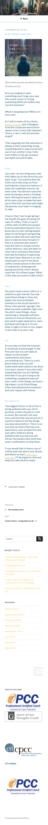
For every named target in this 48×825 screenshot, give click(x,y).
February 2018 (13, 620)
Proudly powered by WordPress (17, 818)
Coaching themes (16, 487)
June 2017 (10, 642)
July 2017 (10, 636)
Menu (25, 19)
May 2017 (10, 647)
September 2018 (14, 614)
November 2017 (14, 631)
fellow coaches (13, 124)
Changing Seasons (15, 565)
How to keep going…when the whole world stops (21, 558)
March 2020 (11, 608)
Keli (25, 30)
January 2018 (12, 625)
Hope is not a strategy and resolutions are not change (19, 581)
